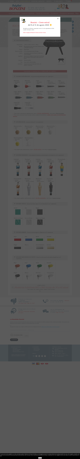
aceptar (40, 457)
